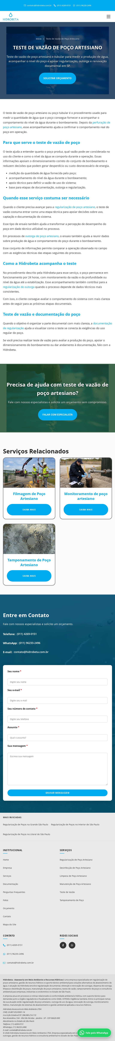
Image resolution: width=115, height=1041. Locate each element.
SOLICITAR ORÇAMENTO (57, 78)
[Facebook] (63, 945)
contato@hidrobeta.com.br (31, 652)
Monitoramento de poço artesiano (86, 496)
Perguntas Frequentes (14, 892)
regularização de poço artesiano (75, 207)
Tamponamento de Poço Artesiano (29, 562)
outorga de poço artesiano (42, 236)
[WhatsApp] (72, 945)
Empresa (7, 867)
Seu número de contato (21, 708)
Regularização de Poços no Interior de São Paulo (75, 824)
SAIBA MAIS (29, 509)
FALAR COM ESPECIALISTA (58, 414)
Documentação (10, 884)
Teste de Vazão (67, 892)
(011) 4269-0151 (27, 634)
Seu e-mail (13, 690)
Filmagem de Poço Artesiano (29, 496)
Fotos (5, 900)
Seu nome (13, 671)
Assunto (12, 727)
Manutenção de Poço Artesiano (75, 884)
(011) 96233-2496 (29, 643)
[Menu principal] (108, 16)
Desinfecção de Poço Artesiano (75, 867)
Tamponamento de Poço (72, 900)
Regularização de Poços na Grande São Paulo (25, 824)
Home (6, 859)
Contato (7, 916)
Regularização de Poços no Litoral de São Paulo (26, 834)
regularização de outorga (18, 287)
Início (38, 38)
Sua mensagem (16, 746)
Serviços (7, 875)
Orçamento (8, 908)
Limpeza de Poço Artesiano (73, 875)
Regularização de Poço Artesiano (76, 859)
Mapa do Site (9, 924)
